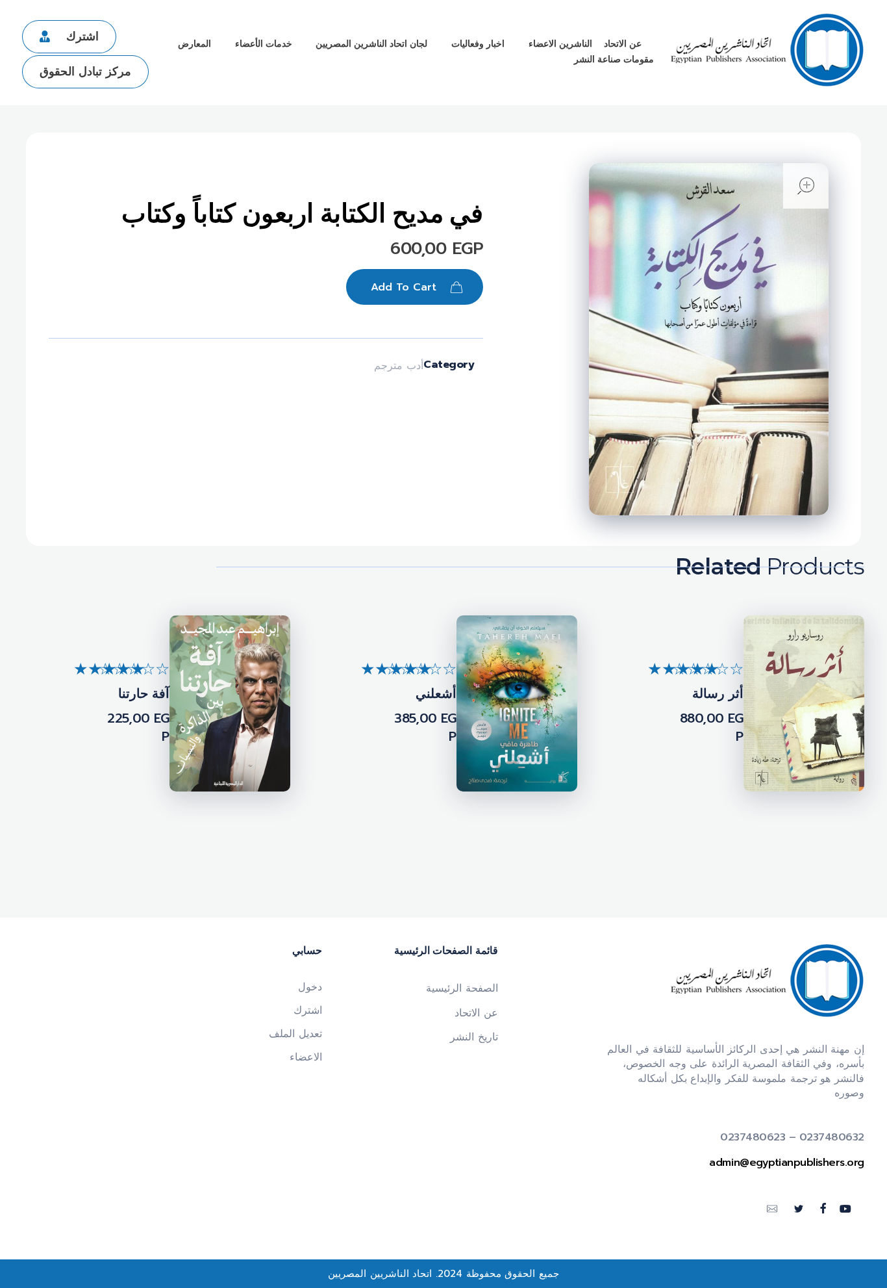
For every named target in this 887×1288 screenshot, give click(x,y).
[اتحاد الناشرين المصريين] (766, 50)
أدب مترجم (398, 366)
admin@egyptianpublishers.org (786, 1162)
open (806, 186)
